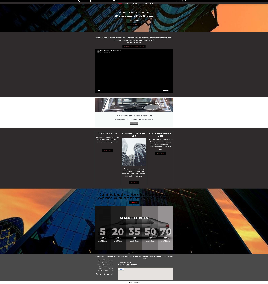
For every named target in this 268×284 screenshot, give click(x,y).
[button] (123, 152)
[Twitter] (100, 274)
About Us (127, 3)
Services (135, 3)
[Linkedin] (112, 274)
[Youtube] (108, 274)
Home (120, 3)
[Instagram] (104, 274)
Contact (145, 3)
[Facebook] (96, 274)
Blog (151, 3)
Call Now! (134, 123)
